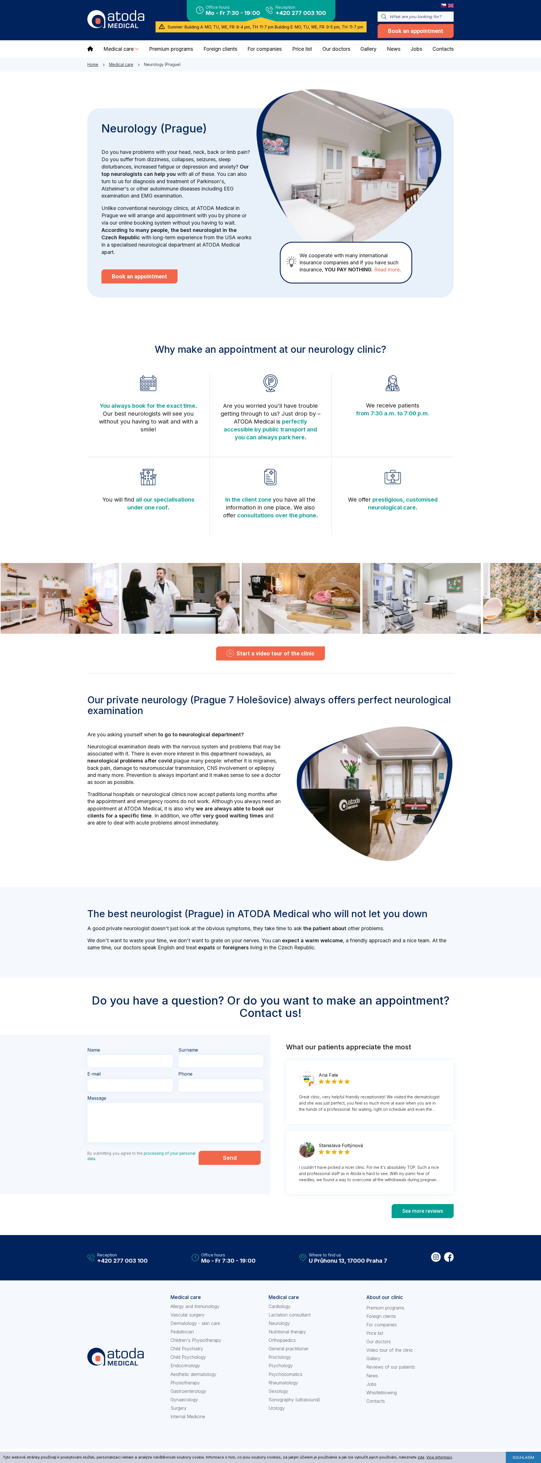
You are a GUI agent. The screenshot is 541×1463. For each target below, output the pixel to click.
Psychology (281, 1365)
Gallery (373, 1358)
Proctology (280, 1357)
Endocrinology (185, 1365)
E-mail (94, 1074)
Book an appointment (415, 31)
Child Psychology (188, 1357)
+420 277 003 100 (300, 13)
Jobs (371, 1384)
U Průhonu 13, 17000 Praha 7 (348, 1260)
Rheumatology (283, 1383)
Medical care (121, 64)
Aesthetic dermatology (193, 1374)
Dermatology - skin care (195, 1323)
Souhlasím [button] (523, 1457)
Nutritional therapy (287, 1332)
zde (421, 1457)
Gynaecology (184, 1399)
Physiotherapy (185, 1383)
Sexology (278, 1391)
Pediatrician (182, 1332)
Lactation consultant (290, 1315)
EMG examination (161, 196)
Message (96, 1098)
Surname (188, 1050)
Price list (374, 1333)
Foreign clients (381, 1316)
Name (93, 1050)
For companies (381, 1324)
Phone (185, 1074)
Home (92, 64)
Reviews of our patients (390, 1367)
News (372, 1375)
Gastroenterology (188, 1391)
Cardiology (280, 1306)
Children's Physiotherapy (195, 1340)
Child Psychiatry (186, 1348)
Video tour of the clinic (389, 1350)
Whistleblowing (381, 1392)
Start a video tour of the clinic (275, 653)
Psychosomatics (285, 1374)
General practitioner (289, 1348)
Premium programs (385, 1308)
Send (230, 1157)
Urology (277, 1408)
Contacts (375, 1401)
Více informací (439, 1457)
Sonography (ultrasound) (294, 1399)
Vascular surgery (187, 1315)
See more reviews (422, 1211)
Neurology (279, 1323)
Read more (387, 269)
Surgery (178, 1408)
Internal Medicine (187, 1416)
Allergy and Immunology (194, 1306)
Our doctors (378, 1341)
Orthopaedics (282, 1340)
